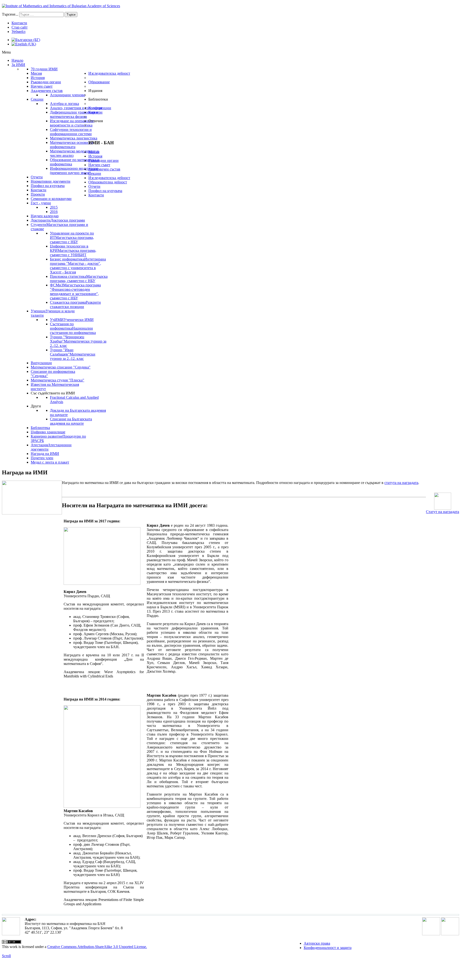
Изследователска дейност (109, 178)
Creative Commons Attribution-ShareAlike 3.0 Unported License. (97, 947)
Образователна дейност (107, 182)
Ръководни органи (103, 160)
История (95, 156)
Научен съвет (99, 165)
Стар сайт (20, 27)
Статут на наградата (442, 512)
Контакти (19, 23)
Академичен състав (104, 169)
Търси (71, 14)
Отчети (94, 186)
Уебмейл (18, 32)
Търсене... (10, 14)
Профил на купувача (105, 191)
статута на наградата (401, 483)
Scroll (6, 956)
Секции (94, 173)
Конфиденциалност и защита (328, 948)
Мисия (93, 152)
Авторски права (317, 943)
